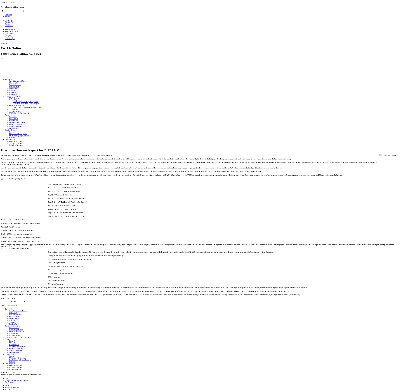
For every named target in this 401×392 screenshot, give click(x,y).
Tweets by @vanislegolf (9, 305)
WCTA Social (9, 389)
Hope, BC (8, 385)
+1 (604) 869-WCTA (12, 387)
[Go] (2, 11)
